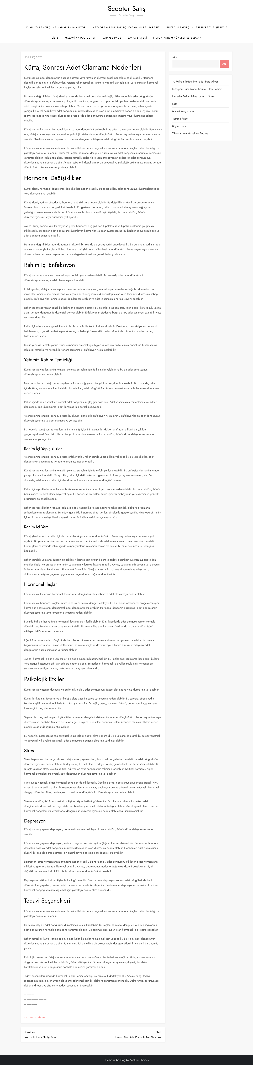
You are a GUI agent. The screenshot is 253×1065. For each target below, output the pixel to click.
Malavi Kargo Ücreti (81, 37)
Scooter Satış (126, 8)
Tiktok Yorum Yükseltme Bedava (177, 37)
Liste (55, 37)
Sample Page (112, 37)
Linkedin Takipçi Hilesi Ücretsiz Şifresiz (196, 27)
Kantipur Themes (139, 1060)
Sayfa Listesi (137, 37)
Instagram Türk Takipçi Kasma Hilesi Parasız (126, 27)
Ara (174, 57)
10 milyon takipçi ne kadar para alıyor (56, 27)
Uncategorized (34, 1017)
